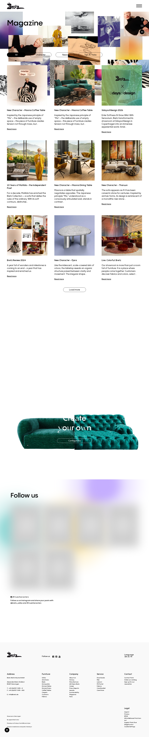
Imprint (126, 712)
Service (100, 674)
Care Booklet (101, 688)
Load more (74, 289)
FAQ (98, 680)
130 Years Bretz (74, 684)
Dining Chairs (46, 688)
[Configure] (142, 32)
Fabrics (44, 697)
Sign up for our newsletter (129, 683)
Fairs (71, 697)
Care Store (100, 690)
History (71, 680)
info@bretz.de (13, 694)
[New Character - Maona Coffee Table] (27, 85)
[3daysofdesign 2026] (122, 85)
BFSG (126, 716)
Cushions (45, 694)
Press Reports (74, 688)
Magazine (72, 694)
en (126, 656)
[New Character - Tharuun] (122, 160)
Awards (71, 690)
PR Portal (100, 684)
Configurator (74, 440)
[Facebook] (53, 656)
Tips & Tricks (90, 54)
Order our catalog (130, 680)
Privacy (126, 714)
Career (71, 686)
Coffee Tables (46, 690)
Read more (11, 129)
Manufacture (73, 682)
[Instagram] (56, 656)
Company (73, 674)
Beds (43, 682)
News (65, 54)
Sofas (44, 678)
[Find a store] (142, 19)
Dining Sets (46, 684)
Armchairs (45, 680)
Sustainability (74, 692)
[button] (7, 730)
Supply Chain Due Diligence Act (130, 723)
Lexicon (99, 682)
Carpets (44, 692)
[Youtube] (59, 656)
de (129, 656)
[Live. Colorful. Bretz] (122, 235)
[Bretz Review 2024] (27, 235)
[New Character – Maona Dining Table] (74, 160)
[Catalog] (142, 26)
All (16, 54)
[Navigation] (139, 6)
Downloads (101, 678)
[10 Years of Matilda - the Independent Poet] (27, 160)
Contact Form (129, 678)
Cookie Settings (129, 727)
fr (131, 656)
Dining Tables (46, 686)
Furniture (46, 674)
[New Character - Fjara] (74, 235)
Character (41, 54)
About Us (72, 678)
